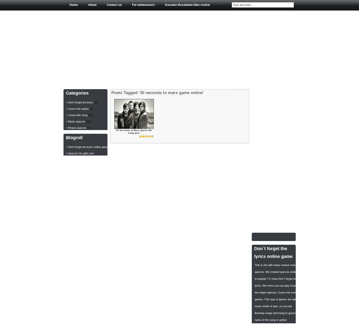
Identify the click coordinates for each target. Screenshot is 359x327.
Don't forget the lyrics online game (88, 146)
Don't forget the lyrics (80, 102)
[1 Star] (140, 136)
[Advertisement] (179, 48)
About (92, 5)
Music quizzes (76, 121)
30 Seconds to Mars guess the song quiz (134, 131)
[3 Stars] (146, 136)
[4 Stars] (149, 136)
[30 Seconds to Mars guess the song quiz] (134, 128)
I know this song (77, 115)
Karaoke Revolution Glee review (187, 5)
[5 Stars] (152, 136)
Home (74, 5)
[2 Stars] (143, 136)
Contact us (114, 5)
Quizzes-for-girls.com (81, 153)
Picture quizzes (77, 127)
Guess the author (78, 108)
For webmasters (143, 5)
